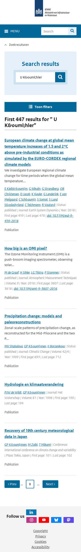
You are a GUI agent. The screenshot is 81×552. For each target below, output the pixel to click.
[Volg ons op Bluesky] (56, 520)
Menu (15, 31)
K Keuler (37, 194)
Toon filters (43, 107)
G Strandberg (50, 188)
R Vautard (48, 205)
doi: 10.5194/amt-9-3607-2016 (35, 288)
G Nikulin (34, 188)
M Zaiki (33, 444)
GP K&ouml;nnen (35, 346)
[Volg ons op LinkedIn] (31, 512)
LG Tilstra (37, 272)
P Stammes (52, 272)
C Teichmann (32, 205)
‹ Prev (12, 484)
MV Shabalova (13, 346)
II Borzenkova (56, 346)
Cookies (40, 541)
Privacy (40, 536)
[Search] (72, 31)
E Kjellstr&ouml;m (15, 188)
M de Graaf (11, 272)
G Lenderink (50, 194)
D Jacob (25, 194)
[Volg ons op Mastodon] (69, 520)
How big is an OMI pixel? (25, 248)
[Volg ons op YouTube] (44, 520)
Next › (50, 484)
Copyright (40, 531)
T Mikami (45, 444)
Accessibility (41, 547)
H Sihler (25, 272)
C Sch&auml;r (27, 199)
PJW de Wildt (13, 392)
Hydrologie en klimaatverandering (33, 384)
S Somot (42, 199)
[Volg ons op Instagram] (31, 520)
